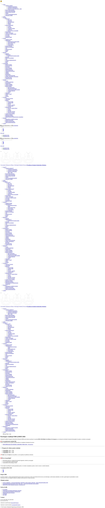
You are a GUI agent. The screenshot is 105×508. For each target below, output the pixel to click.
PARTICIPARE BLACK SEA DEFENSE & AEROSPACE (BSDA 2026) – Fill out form (18, 444)
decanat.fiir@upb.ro (15, 502)
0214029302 (15, 125)
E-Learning (5, 489)
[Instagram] (3, 131)
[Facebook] (3, 128)
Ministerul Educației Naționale (9, 492)
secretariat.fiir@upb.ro (16, 504)
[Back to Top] (1, 1)
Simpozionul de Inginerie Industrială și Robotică (12, 490)
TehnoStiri (5, 493)
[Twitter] (3, 130)
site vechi (2, 133)
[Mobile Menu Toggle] (0, 151)
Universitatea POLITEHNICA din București (11, 491)
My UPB (4, 494)
